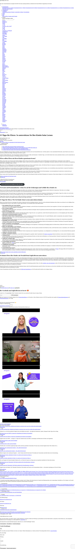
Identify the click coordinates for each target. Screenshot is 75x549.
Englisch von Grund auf (25, 486)
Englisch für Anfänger (22, 484)
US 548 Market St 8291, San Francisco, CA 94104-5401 (10, 495)
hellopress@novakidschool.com (6, 499)
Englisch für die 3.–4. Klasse (34, 485)
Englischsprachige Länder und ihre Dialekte (8, 443)
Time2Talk (4, 8)
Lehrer (3, 13)
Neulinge (12, 12)
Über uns (1, 478)
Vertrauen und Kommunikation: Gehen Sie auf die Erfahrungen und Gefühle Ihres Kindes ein (19, 147)
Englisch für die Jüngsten (9, 486)
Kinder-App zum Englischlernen (16, 492)
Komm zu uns (4, 508)
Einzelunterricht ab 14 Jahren (68, 7)
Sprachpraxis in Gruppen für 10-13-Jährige (38, 489)
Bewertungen (5, 478)
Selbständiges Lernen (5, 491)
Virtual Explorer (10, 8)
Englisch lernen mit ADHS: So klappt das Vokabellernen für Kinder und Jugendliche (15, 436)
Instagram (28, 511)
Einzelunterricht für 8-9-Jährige (31, 7)
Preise (3, 14)
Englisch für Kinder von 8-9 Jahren (59, 484)
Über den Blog (5, 16)
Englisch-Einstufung (8, 484)
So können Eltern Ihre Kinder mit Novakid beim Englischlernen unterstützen (16, 149)
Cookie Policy (22, 519)
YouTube (18, 511)
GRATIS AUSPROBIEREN (5, 424)
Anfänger (21, 12)
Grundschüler (17, 12)
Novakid (1, 128)
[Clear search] (11, 130)
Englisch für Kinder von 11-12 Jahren (12, 485)
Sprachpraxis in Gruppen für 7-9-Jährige (22, 489)
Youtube (15, 16)
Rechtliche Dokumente (20, 512)
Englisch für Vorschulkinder (44, 486)
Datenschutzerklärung (23, 297)
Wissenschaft (8, 128)
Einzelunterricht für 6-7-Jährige (20, 7)
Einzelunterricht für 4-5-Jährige (8, 7)
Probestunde (2, 484)
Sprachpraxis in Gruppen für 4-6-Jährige (7, 489)
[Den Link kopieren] (17, 288)
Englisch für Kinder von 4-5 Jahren (32, 484)
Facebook (8, 511)
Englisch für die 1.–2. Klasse (24, 485)
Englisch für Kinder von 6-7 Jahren (45, 484)
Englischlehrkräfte (52, 486)
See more (1, 141)
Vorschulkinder (26, 12)
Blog (3, 15)
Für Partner (14, 478)
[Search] (0, 131)
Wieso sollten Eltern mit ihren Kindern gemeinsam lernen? (13, 146)
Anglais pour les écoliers (34, 486)
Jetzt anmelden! (3, 181)
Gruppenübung (5, 9)
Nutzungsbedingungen (4, 298)
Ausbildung (4, 10)
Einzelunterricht (5, 6)
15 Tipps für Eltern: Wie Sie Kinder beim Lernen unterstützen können (15, 148)
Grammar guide (11, 16)
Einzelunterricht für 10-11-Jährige (44, 7)
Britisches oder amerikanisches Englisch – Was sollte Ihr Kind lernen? (13, 450)
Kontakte (3, 494)
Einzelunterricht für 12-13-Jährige (56, 7)
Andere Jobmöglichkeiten (12, 509)
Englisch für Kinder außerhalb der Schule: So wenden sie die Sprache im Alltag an (15, 458)
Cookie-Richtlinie (53, 530)
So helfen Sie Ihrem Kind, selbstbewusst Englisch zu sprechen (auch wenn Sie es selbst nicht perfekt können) (20, 429)
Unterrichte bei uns (3, 509)
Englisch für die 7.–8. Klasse (56, 485)
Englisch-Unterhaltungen (66, 485)
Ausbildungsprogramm (6, 12)
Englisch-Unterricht (17, 486)
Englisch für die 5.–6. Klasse (45, 485)
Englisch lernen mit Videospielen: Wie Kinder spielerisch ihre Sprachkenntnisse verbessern (17, 465)
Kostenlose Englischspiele (5, 492)
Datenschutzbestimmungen (63, 297)
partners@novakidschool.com (5, 503)
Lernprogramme (15, 484)
